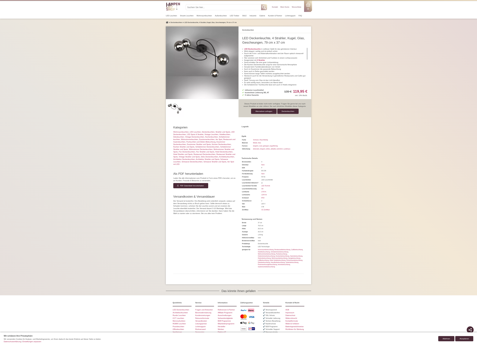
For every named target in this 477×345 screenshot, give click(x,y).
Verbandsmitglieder (225, 318)
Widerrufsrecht (291, 318)
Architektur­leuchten (226, 157)
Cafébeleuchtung (297, 249)
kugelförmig (274, 146)
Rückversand (200, 329)
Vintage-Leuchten (211, 134)
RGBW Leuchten (179, 324)
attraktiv (273, 149)
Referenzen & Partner (226, 310)
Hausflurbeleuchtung (278, 262)
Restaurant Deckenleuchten (204, 154)
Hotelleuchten (224, 134)
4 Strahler (261, 60)
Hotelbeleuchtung (264, 252)
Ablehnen (446, 339)
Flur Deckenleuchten (187, 152)
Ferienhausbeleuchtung (294, 260)
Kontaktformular (291, 321)
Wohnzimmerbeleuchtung (266, 254)
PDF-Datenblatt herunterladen (192, 186)
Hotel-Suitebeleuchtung (278, 260)
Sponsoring (199, 332)
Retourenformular (202, 318)
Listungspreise (201, 324)
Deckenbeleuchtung (282, 256)
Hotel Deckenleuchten (224, 152)
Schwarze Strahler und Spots (214, 162)
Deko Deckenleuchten (209, 157)
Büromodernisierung (203, 313)
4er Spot (219, 139)
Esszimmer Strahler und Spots (199, 144)
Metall (255, 143)
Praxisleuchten (178, 326)
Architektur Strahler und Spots (207, 159)
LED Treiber (234, 16)
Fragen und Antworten (204, 310)
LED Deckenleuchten (181, 310)
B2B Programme (224, 321)
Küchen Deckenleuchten (221, 144)
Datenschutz (290, 315)
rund (260, 146)
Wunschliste (296, 7)
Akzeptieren (464, 339)
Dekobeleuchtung (264, 262)
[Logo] (173, 10)
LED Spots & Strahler (195, 134)
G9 (262, 189)
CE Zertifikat (265, 210)
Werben (221, 329)
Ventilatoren (177, 332)
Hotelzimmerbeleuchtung (266, 256)
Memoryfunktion (179, 321)
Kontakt (275, 7)
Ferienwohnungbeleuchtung (267, 264)
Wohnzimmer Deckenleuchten (201, 149)
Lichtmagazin (290, 16)
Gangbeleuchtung (294, 258)
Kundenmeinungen (202, 315)
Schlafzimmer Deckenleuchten (207, 147)
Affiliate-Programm (225, 313)
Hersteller (221, 326)
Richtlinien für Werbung (294, 329)
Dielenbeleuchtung (264, 258)
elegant (262, 149)
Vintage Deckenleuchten (194, 137)
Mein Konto (284, 7)
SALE (244, 16)
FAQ (300, 16)
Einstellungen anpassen (31, 342)
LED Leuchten (171, 16)
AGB (287, 310)
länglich (255, 146)
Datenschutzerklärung (12, 342)
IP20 (262, 198)
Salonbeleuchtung (296, 256)
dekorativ (256, 149)
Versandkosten (201, 321)
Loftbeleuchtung (263, 260)
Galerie (262, 16)
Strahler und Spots (223, 132)
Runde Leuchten (179, 315)
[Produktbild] (202, 62)
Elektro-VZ (222, 332)
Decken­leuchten (288, 111)
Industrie (253, 16)
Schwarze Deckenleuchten (192, 162)
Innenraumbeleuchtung (266, 249)
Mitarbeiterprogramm (226, 324)
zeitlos (268, 149)
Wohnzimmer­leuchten (189, 139)
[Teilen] (470, 330)
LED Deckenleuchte (252, 49)
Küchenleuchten (211, 137)
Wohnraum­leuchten (204, 16)
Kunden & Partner (275, 16)
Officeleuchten (178, 329)
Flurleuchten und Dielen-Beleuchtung (201, 142)
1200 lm (264, 195)
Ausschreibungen (224, 315)
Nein (263, 165)
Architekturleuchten (180, 313)
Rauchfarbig (264, 140)
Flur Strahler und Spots (205, 152)
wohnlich (280, 149)
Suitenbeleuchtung (292, 262)
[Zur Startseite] (167, 22)
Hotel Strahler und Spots (183, 154)
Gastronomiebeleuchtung (266, 267)
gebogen (266, 146)
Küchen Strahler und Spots (183, 147)
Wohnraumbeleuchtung (279, 258)
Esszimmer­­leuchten (207, 139)
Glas (259, 143)
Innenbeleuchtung (284, 264)
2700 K (263, 192)
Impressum (289, 313)
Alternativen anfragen (263, 111)
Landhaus (286, 149)
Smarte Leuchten (187, 16)
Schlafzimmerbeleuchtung (279, 252)
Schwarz (256, 140)
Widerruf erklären (292, 324)
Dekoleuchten (178, 137)
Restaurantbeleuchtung (282, 249)
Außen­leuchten (221, 16)
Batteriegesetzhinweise (294, 326)
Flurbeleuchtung (281, 254)
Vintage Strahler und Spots (189, 157)
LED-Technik (265, 186)
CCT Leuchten (178, 318)
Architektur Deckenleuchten (184, 159)
